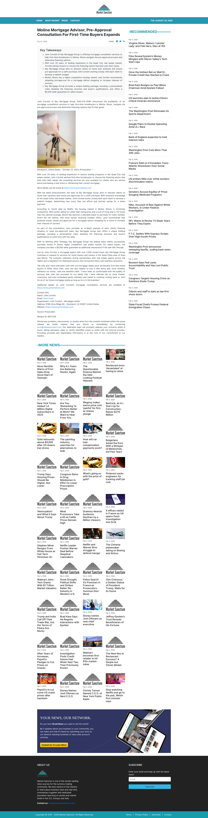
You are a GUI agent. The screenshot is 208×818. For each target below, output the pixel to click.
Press (65, 20)
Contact (168, 814)
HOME (39, 20)
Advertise (156, 814)
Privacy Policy (141, 814)
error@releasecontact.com (49, 327)
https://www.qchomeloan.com (77, 188)
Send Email (48, 298)
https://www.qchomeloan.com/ (60, 307)
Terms (128, 814)
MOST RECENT (52, 20)
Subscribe (149, 786)
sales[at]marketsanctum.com (62, 803)
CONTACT (75, 20)
